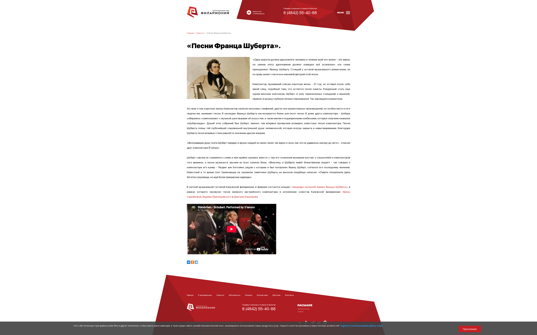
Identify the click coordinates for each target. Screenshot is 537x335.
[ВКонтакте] (188, 262)
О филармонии (205, 295)
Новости (200, 33)
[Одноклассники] (192, 262)
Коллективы (262, 295)
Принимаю (470, 329)
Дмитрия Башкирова (246, 196)
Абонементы (234, 295)
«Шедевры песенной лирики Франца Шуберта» (319, 186)
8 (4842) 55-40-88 (259, 308)
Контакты (289, 295)
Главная (190, 33)
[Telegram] (196, 262)
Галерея (248, 295)
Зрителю (276, 295)
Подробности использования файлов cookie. (361, 325)
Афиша (190, 295)
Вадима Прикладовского (216, 196)
